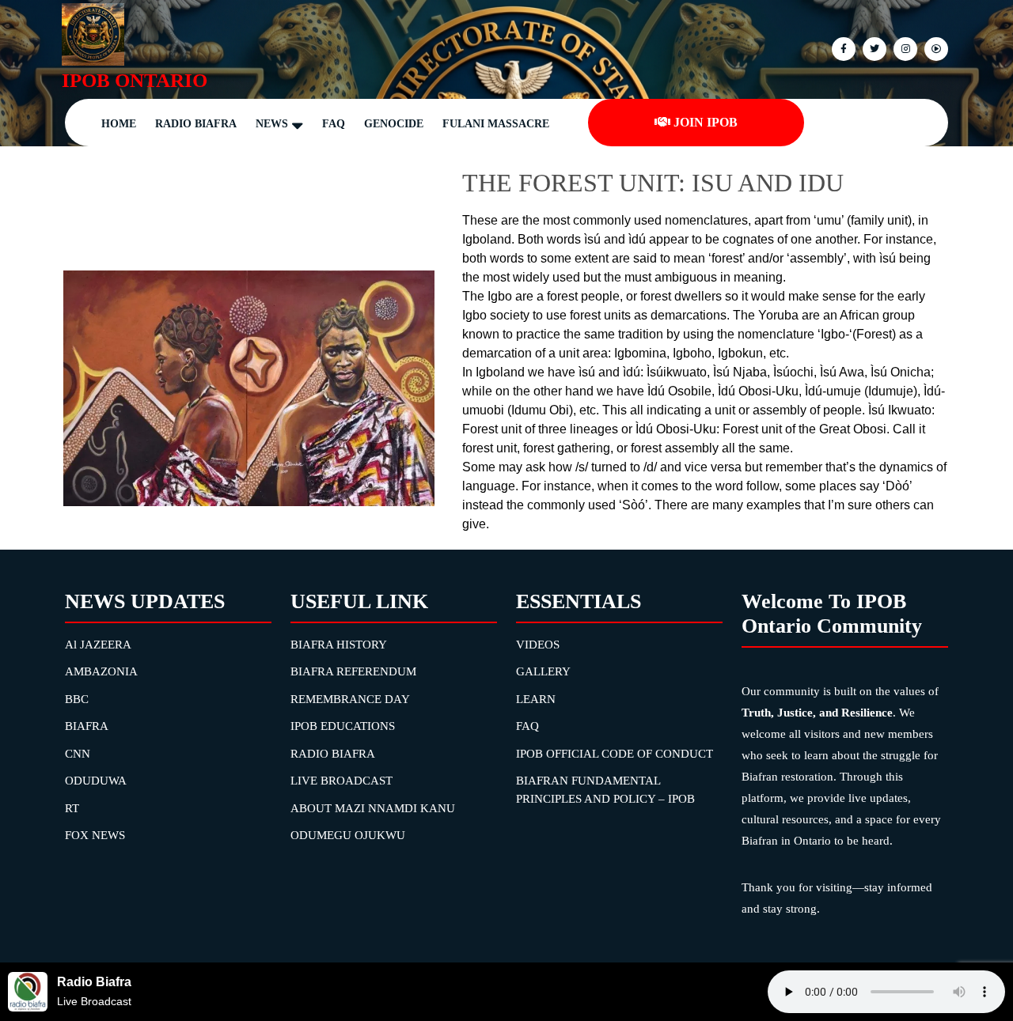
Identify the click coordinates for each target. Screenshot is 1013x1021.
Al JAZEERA (98, 644)
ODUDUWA (96, 780)
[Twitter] (872, 48)
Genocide (393, 124)
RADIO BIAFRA (332, 753)
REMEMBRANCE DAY (350, 699)
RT (72, 808)
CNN (77, 753)
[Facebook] (842, 48)
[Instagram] (934, 48)
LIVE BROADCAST (341, 780)
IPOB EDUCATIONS (342, 726)
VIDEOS (538, 644)
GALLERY (543, 671)
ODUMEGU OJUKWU (347, 835)
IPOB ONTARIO (134, 80)
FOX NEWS (95, 835)
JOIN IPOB (705, 122)
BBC (77, 699)
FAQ (333, 124)
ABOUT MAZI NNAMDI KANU (372, 808)
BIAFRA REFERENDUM (353, 671)
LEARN (536, 699)
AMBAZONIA (101, 671)
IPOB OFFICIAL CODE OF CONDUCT (614, 753)
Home (118, 124)
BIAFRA (86, 726)
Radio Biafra (196, 124)
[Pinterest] (903, 48)
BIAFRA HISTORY (338, 644)
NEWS (272, 124)
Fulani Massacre (495, 124)
